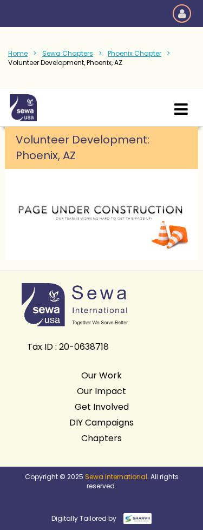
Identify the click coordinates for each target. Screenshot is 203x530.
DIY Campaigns (101, 422)
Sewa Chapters (67, 53)
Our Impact (101, 391)
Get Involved (102, 407)
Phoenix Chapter (134, 53)
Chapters (101, 438)
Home (18, 53)
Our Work (101, 375)
